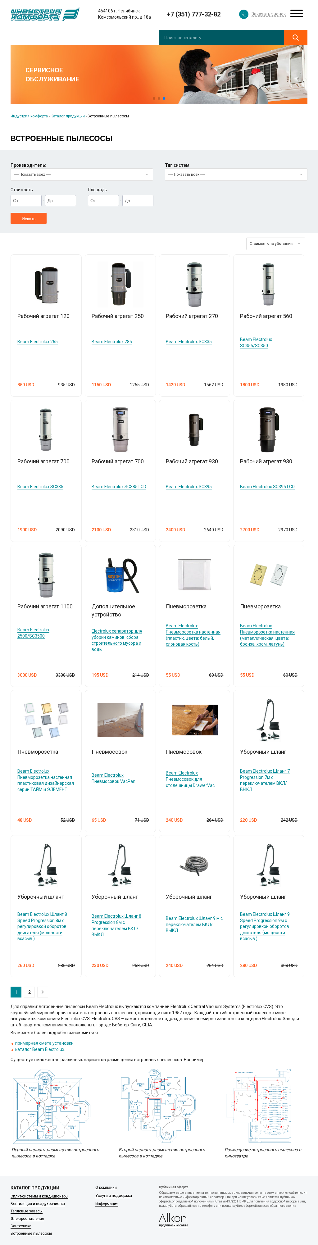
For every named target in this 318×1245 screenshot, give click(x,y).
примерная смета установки (44, 1043)
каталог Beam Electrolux (39, 1049)
